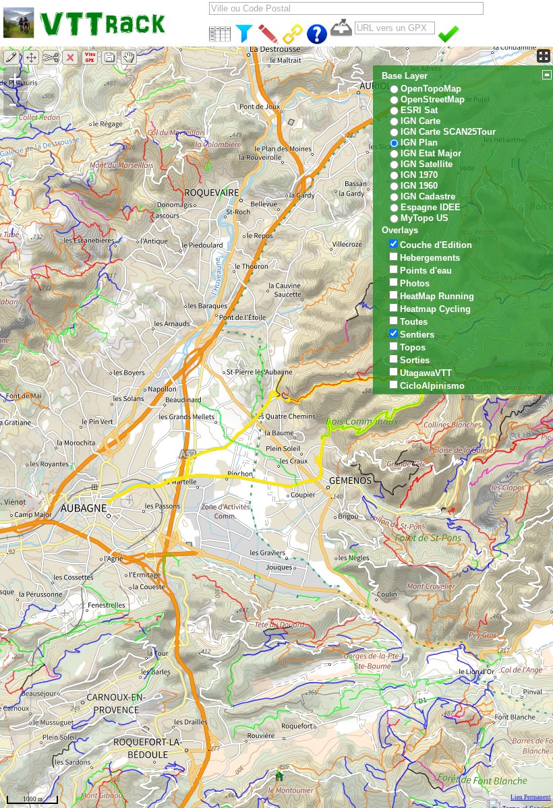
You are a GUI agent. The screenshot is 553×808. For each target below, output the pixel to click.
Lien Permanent (531, 797)
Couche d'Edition (436, 245)
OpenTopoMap (431, 89)
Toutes (414, 322)
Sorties (415, 360)
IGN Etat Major (431, 153)
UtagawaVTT (426, 373)
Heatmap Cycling (435, 309)
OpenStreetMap (433, 99)
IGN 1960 (419, 186)
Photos (415, 283)
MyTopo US (424, 218)
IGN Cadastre (428, 196)
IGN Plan (419, 142)
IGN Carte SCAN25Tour (448, 132)
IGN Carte (420, 121)
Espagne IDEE (431, 207)
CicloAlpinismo (432, 386)
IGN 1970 (419, 175)
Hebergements (430, 258)
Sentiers (417, 335)
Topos (413, 347)
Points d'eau (426, 271)
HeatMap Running (437, 296)
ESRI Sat (419, 110)
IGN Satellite (427, 164)
